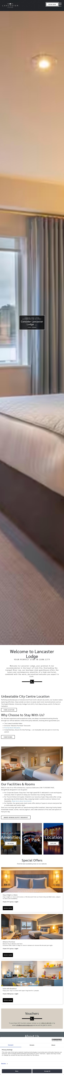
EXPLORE (53, 843)
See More (10, 843)
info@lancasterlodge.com (24, 1025)
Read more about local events (22, 801)
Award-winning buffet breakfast (16, 817)
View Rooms (8, 737)
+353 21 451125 (46, 1023)
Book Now (52, 4)
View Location (9, 710)
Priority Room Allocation (12, 728)
